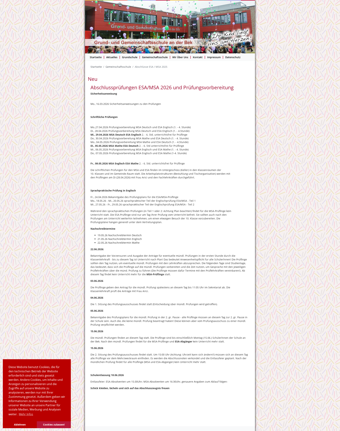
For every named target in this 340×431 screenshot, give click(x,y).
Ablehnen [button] (20, 424)
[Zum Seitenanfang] (332, 423)
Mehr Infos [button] (26, 414)
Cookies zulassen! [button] (54, 424)
